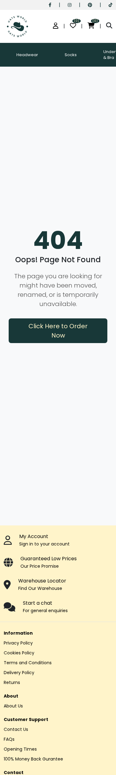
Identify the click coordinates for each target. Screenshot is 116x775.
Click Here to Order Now (58, 331)
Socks (71, 55)
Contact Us (16, 729)
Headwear (27, 55)
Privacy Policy (18, 643)
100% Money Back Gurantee (33, 759)
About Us (13, 706)
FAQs (9, 739)
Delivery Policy (19, 672)
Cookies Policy (19, 653)
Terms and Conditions (28, 663)
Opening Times (20, 749)
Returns (12, 682)
